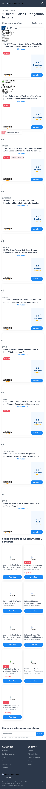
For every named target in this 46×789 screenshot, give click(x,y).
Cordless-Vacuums (8, 754)
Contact (30, 751)
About (30, 764)
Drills (3, 757)
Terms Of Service (34, 757)
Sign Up (40, 733)
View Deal (12, 577)
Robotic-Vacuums (8, 761)
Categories (32, 761)
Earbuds (5, 768)
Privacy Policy (33, 754)
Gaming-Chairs (7, 764)
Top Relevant (37, 23)
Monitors (5, 751)
